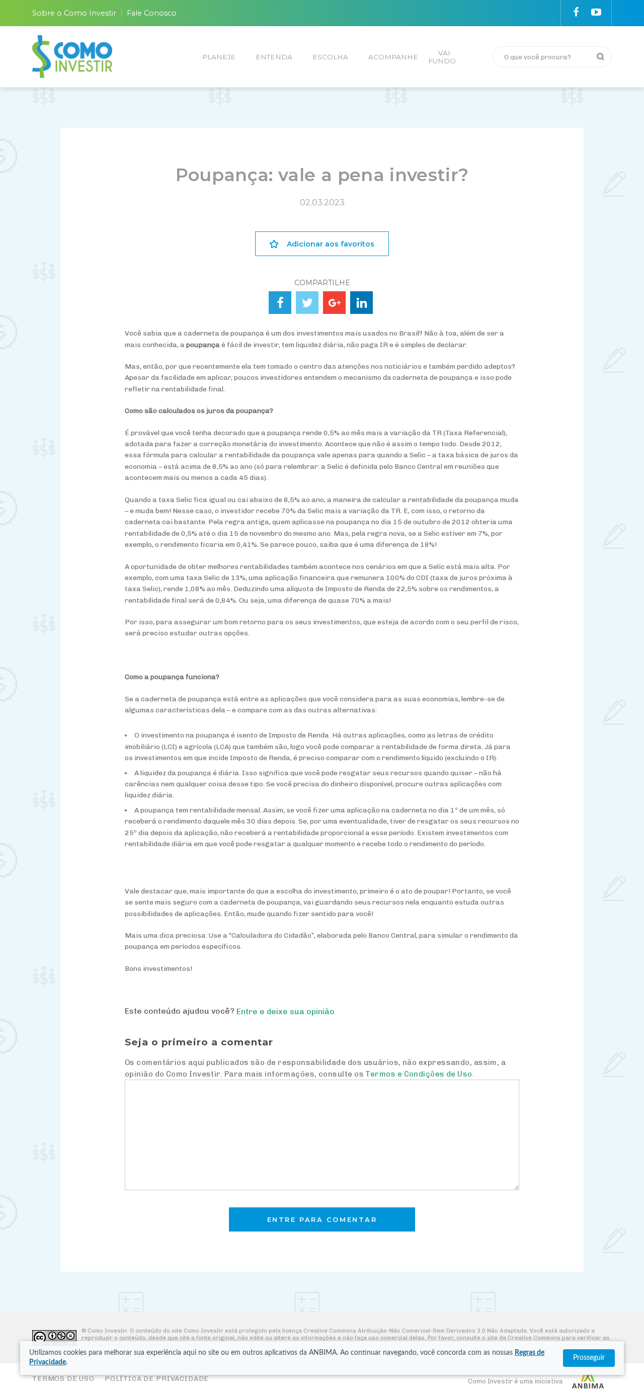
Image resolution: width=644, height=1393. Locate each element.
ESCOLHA (330, 57)
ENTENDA (274, 57)
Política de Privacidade (157, 1378)
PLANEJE (218, 57)
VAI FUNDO (442, 57)
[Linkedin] (361, 302)
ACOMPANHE (393, 57)
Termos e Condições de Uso (418, 1074)
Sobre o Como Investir (74, 13)
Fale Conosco (152, 13)
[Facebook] (576, 12)
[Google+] (334, 302)
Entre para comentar (322, 1219)
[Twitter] (307, 302)
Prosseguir (589, 1357)
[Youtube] (596, 12)
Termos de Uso (63, 1378)
